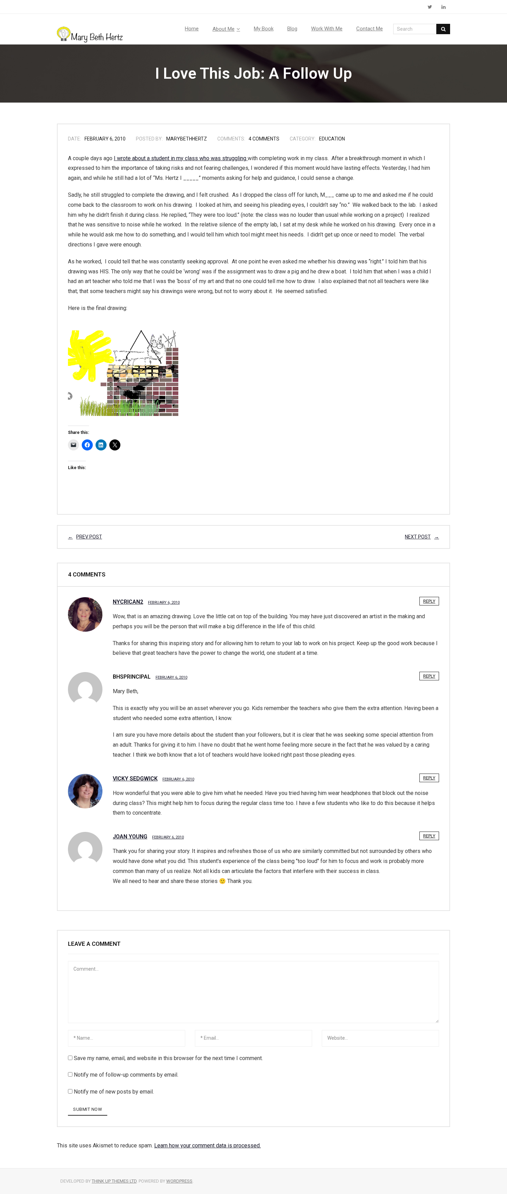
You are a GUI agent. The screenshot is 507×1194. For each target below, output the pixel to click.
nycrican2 (128, 602)
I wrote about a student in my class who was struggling (181, 158)
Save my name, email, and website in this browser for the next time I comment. (168, 1058)
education (332, 139)
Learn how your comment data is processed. (207, 1145)
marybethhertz (186, 139)
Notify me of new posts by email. (114, 1091)
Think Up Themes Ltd (114, 1181)
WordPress (179, 1181)
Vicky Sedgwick (135, 778)
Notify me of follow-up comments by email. (126, 1074)
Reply (429, 601)
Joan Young (130, 836)
